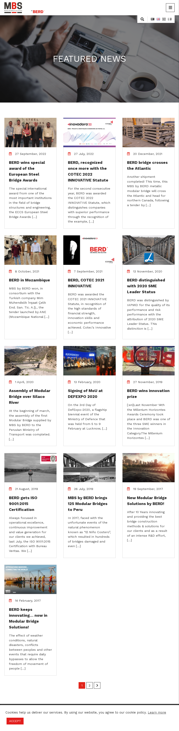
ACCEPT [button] (15, 721)
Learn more (157, 712)
